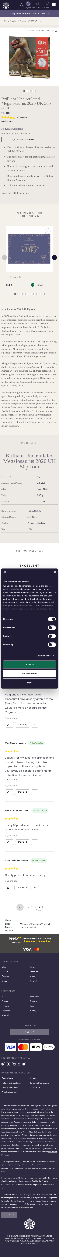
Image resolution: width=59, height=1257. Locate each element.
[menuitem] (22, 5)
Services (5, 976)
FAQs (32, 1006)
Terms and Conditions (39, 1083)
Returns (33, 1001)
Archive (23, 20)
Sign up (29, 1032)
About (33, 976)
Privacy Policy (45, 605)
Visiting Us (34, 1010)
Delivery (5, 1001)
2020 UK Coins (34, 20)
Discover (34, 971)
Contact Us (35, 1087)
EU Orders (34, 996)
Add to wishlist (25, 139)
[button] (53, 4)
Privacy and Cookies (10, 1087)
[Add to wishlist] (47, 231)
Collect (14, 20)
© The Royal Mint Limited (18, 1236)
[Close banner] (55, 572)
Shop (4, 967)
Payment (6, 1010)
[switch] (52, 627)
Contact (33, 981)
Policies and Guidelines (11, 1083)
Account (5, 996)
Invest (32, 967)
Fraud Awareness (9, 1092)
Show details (44, 656)
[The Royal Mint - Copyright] (6, 5)
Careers (5, 981)
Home (6, 20)
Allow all (29, 664)
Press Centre (7, 1078)
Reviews (5, 1006)
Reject (29, 682)
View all (5, 1015)
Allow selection (29, 673)
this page (21, 1204)
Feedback (9, 1214)
